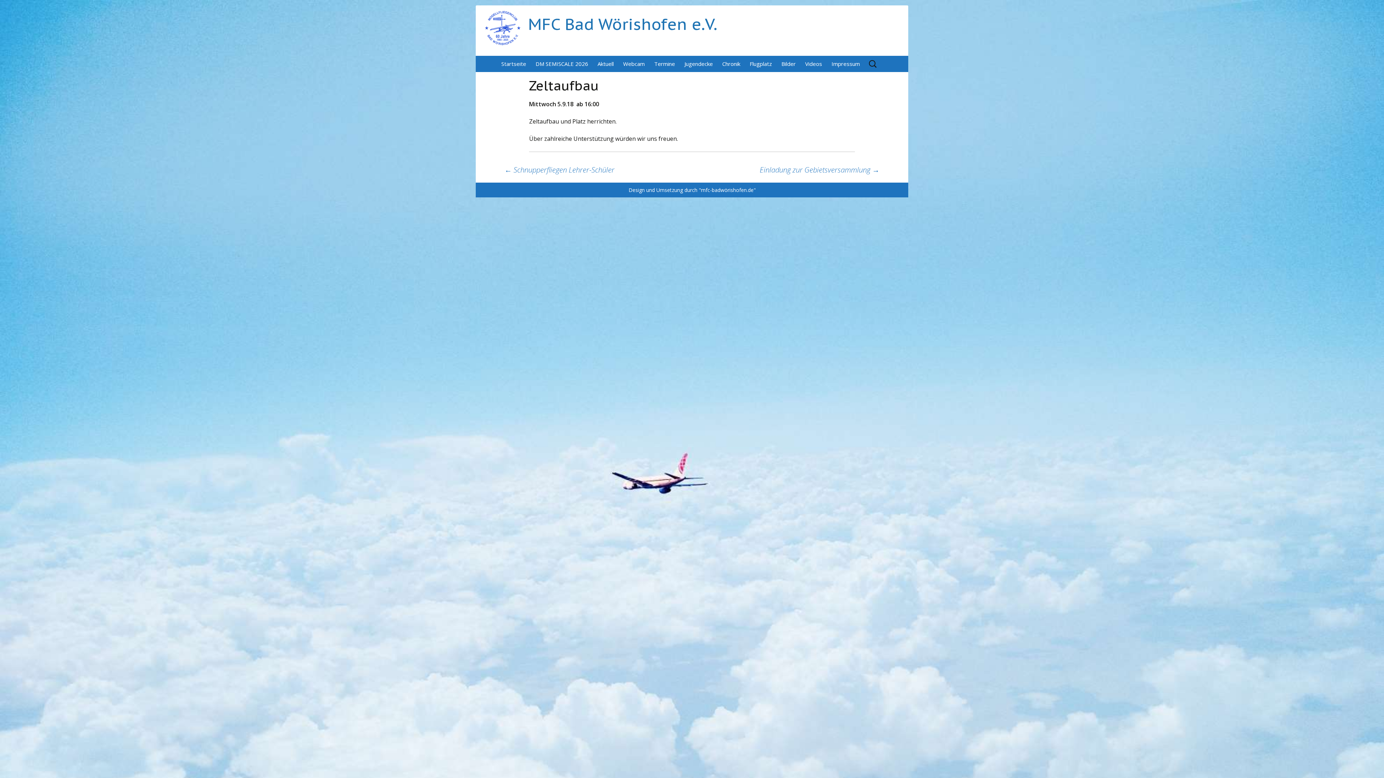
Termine (664, 63)
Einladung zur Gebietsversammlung (819, 170)
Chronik (731, 63)
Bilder (788, 63)
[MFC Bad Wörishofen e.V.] (503, 27)
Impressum (845, 63)
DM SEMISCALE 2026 (562, 63)
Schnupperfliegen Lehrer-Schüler (560, 170)
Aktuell (606, 63)
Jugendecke (698, 63)
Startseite (513, 63)
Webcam (634, 63)
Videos (813, 63)
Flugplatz (761, 63)
